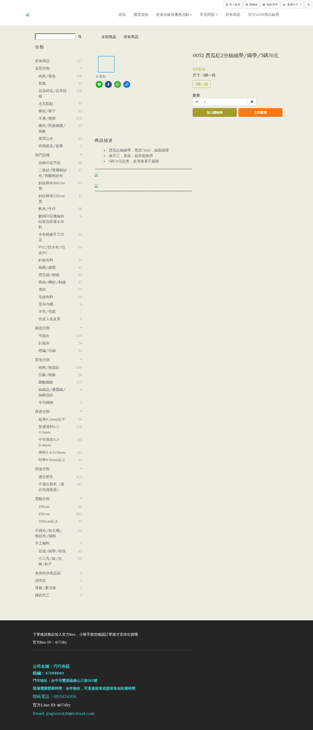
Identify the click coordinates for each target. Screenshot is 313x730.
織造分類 (42, 328)
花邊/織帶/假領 (52, 551)
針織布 (43, 343)
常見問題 (208, 14)
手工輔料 (42, 543)
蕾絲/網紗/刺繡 (52, 282)
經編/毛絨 (47, 350)
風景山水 (45, 138)
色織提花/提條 (50, 145)
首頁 (122, 14)
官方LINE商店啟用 (263, 14)
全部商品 (109, 36)
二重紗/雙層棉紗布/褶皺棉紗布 (52, 173)
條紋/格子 (47, 111)
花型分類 (42, 68)
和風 (42, 83)
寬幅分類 (42, 498)
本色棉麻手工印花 (51, 237)
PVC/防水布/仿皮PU (51, 250)
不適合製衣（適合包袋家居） (51, 487)
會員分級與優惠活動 (173, 14)
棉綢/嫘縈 (47, 267)
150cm (44, 514)
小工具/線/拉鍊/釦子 (50, 561)
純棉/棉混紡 (48, 367)
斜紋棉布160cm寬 (51, 186)
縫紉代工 (42, 595)
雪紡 (42, 289)
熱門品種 (42, 155)
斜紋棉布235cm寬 (51, 198)
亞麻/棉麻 (47, 374)
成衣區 (40, 580)
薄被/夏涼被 (45, 587)
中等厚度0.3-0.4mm (49, 442)
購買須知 (141, 14)
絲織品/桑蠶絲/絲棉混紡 (52, 392)
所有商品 (233, 14)
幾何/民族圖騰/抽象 (52, 128)
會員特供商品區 (48, 573)
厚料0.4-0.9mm (52, 452)
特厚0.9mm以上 (52, 459)
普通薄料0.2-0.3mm (49, 429)
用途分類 (42, 469)
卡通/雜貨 (47, 118)
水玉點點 (45, 103)
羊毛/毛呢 (47, 311)
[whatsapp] (117, 84)
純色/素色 (47, 76)
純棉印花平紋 (49, 162)
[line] (99, 84)
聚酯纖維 (45, 382)
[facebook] (108, 84)
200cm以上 (48, 521)
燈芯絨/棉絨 (48, 274)
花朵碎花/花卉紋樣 (52, 93)
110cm (43, 506)
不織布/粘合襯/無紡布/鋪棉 (48, 533)
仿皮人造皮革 (49, 318)
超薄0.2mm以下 (51, 419)
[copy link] (126, 84)
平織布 (43, 335)
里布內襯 (45, 304)
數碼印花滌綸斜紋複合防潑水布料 (51, 221)
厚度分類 (42, 411)
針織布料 (45, 260)
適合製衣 (45, 476)
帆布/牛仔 (47, 208)
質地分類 (42, 359)
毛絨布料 (45, 296)
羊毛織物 (45, 402)
